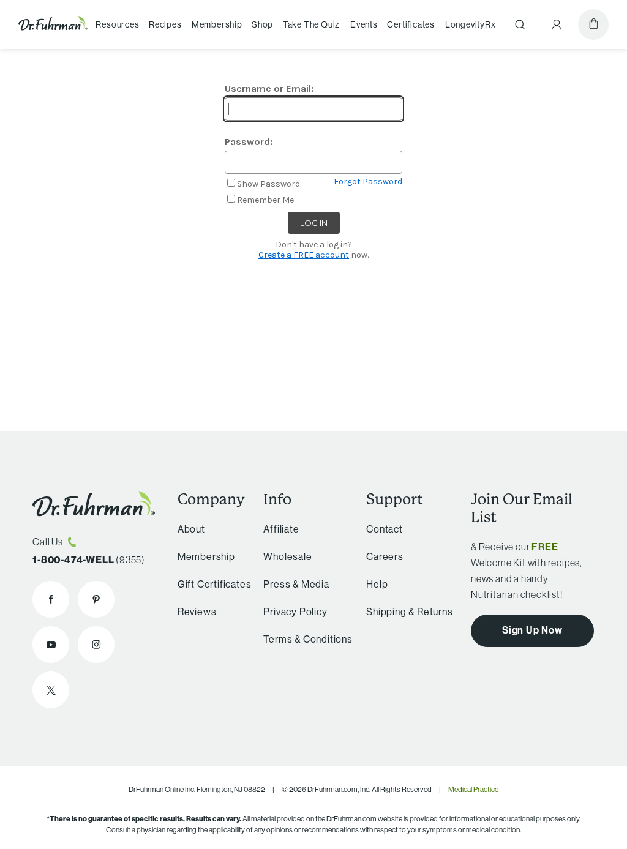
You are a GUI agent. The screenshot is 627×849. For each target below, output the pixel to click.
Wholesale (287, 556)
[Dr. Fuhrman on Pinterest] (96, 599)
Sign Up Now (532, 630)
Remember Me (265, 200)
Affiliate (281, 529)
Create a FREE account (303, 255)
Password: (249, 142)
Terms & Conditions (307, 639)
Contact (384, 529)
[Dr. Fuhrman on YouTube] (50, 644)
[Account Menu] (556, 24)
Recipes (165, 24)
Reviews (197, 611)
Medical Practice (473, 789)
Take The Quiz (311, 24)
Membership (217, 24)
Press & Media (296, 584)
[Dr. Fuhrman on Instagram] (96, 644)
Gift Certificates (215, 584)
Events (364, 24)
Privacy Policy (295, 611)
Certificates (411, 24)
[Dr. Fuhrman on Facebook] (50, 599)
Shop (262, 24)
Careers (385, 556)
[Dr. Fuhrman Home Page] (53, 24)
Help (377, 584)
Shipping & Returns (409, 611)
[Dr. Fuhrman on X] (50, 689)
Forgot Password (368, 182)
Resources (117, 24)
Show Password (268, 184)
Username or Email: (269, 88)
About (191, 529)
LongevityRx (470, 24)
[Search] (520, 24)
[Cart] (593, 24)
